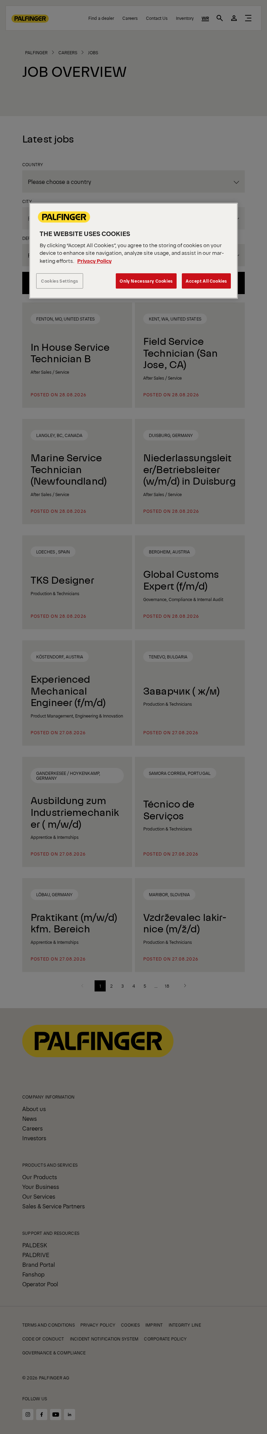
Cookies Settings (59, 281)
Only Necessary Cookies (146, 281)
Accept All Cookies (206, 281)
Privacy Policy (94, 260)
